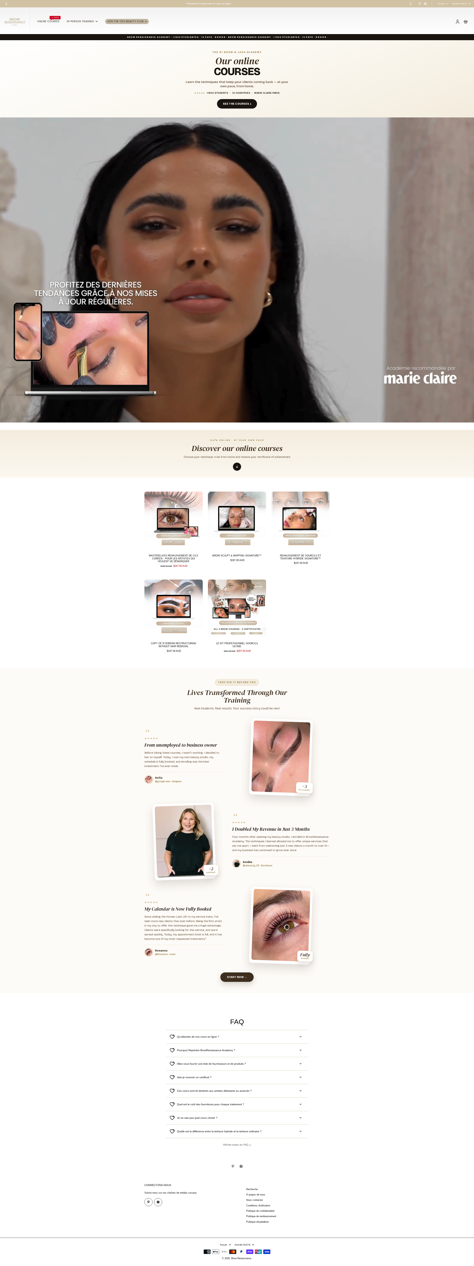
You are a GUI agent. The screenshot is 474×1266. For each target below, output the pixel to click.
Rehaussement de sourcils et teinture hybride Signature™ (300, 557)
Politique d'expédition (257, 1222)
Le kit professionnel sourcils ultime (237, 645)
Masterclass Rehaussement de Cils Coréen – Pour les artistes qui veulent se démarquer (173, 558)
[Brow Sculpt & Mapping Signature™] (237, 521)
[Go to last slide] (6, 3)
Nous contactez (254, 1200)
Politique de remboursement (261, 1216)
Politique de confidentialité (260, 1211)
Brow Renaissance (241, 1258)
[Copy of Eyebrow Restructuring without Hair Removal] (173, 609)
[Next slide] (410, 3)
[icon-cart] (465, 21)
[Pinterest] (420, 3)
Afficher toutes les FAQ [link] (235, 1145)
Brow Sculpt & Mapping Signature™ (236, 555)
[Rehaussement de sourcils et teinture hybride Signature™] (300, 521)
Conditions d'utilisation (258, 1205)
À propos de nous (255, 1194)
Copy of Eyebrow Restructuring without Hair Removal (173, 645)
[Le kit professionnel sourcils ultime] (237, 609)
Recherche (252, 1189)
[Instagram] (425, 3)
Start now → (237, 977)
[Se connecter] (457, 21)
